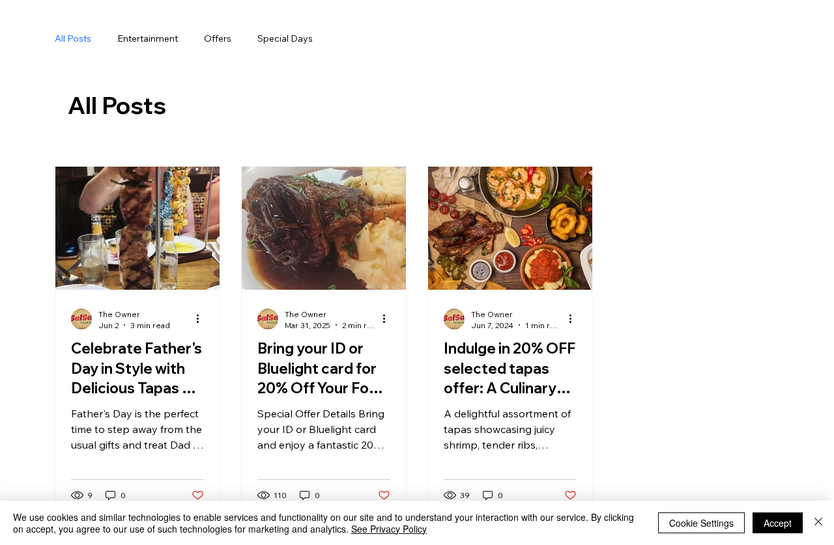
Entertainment (147, 38)
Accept (778, 522)
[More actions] (202, 319)
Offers (217, 38)
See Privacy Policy (389, 528)
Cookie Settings (701, 522)
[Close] (818, 523)
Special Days (285, 38)
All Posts (73, 38)
